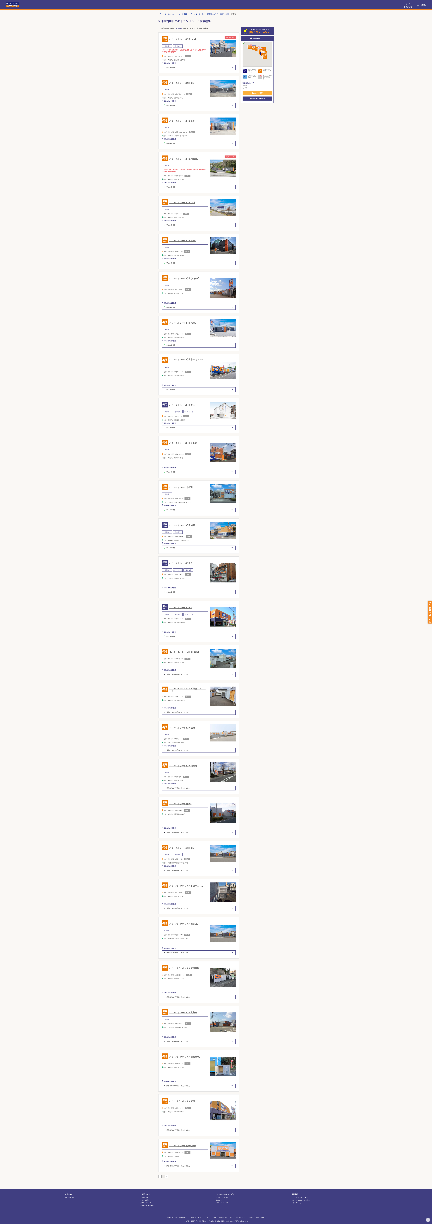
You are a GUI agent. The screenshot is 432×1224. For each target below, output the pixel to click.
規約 (214, 1217)
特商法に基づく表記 (226, 1217)
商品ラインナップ (221, 1200)
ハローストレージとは (223, 1197)
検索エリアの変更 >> (257, 93)
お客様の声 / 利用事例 (147, 1205)
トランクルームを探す (197, 14)
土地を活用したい (297, 1203)
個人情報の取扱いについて (185, 1217)
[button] (254, 48)
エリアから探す (69, 1197)
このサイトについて (204, 1217)
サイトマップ (240, 1217)
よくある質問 (144, 1200)
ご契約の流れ (144, 1197)
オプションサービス (222, 1203)
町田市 (233, 14)
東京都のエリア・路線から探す (218, 14)
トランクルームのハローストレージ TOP (172, 14)
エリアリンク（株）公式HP (300, 1197)
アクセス (250, 1217)
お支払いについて (145, 1203)
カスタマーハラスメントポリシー (302, 1200)
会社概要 (170, 1217)
